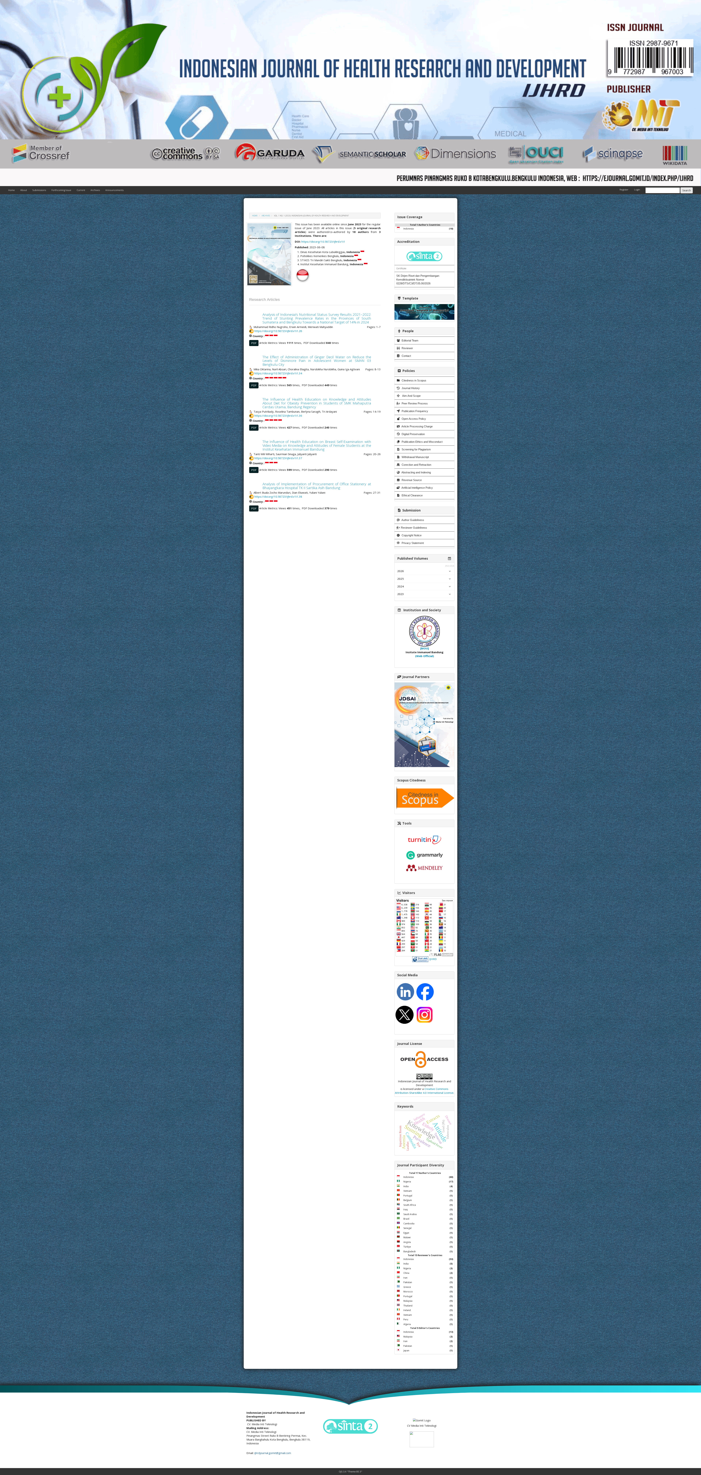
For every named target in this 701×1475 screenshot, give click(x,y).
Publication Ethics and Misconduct (422, 441)
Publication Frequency (414, 411)
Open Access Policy (413, 418)
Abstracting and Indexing (416, 472)
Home (11, 190)
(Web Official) (424, 656)
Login (637, 189)
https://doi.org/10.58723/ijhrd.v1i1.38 (278, 496)
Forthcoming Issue (61, 190)
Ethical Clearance (412, 495)
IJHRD (433, 959)
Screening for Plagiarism (416, 449)
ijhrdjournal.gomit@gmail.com (272, 1453)
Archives (95, 190)
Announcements (114, 190)
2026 (400, 571)
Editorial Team (409, 340)
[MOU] (424, 648)
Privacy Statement (412, 543)
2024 (400, 586)
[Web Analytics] (420, 959)
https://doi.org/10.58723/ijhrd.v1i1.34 (278, 373)
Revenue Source (411, 480)
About (23, 190)
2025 (400, 578)
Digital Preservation (413, 434)
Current (81, 190)
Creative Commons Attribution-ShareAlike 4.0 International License (424, 1090)
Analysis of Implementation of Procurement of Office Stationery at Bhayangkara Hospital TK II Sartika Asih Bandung (317, 486)
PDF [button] (253, 343)
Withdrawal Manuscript (415, 457)
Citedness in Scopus (413, 380)
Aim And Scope (411, 395)
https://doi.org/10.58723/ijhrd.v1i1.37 (278, 458)
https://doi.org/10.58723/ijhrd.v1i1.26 (278, 331)
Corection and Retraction (416, 464)
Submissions (39, 190)
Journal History (410, 388)
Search (686, 190)
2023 (400, 594)
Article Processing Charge (417, 426)
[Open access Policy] (424, 1059)
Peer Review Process (414, 403)
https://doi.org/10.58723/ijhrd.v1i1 (323, 241)
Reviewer (407, 348)
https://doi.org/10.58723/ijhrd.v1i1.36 (278, 415)
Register (624, 189)
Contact (406, 355)
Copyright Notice (411, 535)
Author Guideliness (412, 520)
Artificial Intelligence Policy (417, 487)
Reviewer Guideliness (414, 527)
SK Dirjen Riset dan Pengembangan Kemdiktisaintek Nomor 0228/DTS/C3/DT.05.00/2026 (417, 279)
